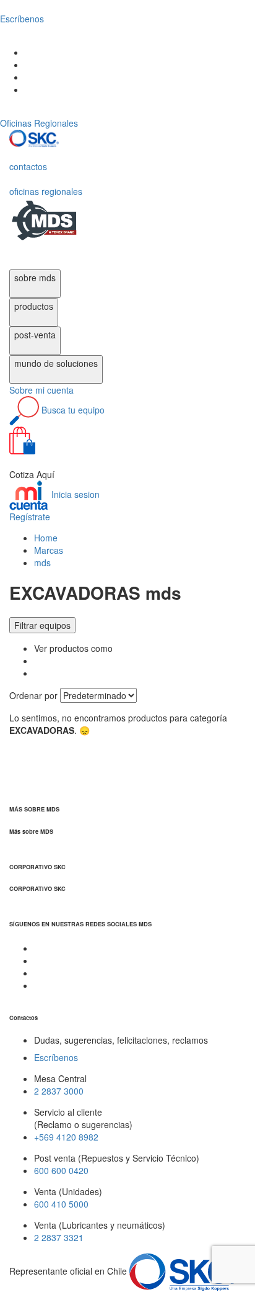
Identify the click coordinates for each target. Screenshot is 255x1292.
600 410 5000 (61, 1204)
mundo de (56, 363)
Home (46, 537)
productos (33, 306)
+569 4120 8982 (66, 1137)
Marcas (48, 550)
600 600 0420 (61, 1170)
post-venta (35, 334)
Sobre (41, 390)
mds (42, 562)
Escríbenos (56, 1057)
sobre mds (35, 277)
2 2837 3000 (59, 1091)
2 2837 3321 (59, 1237)
